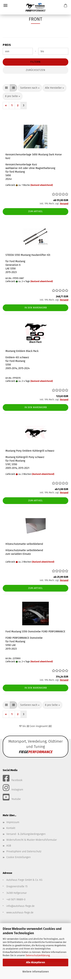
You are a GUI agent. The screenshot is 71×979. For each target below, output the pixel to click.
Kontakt (10, 828)
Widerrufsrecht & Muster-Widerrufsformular (31, 839)
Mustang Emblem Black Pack (21, 351)
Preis (7, 45)
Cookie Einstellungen (18, 857)
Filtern (35, 61)
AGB (8, 845)
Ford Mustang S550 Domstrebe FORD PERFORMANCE (35, 631)
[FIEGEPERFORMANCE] (35, 7)
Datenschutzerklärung (38, 955)
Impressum (12, 822)
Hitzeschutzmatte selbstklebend (24, 544)
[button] (6, 88)
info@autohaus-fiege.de (20, 906)
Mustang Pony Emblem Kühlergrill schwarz (29, 450)
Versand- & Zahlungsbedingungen (26, 834)
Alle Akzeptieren (35, 962)
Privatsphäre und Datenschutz (23, 851)
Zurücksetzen (35, 70)
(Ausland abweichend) (41, 185)
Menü (5, 5)
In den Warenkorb (35, 307)
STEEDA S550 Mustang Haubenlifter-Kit (27, 255)
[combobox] (30, 88)
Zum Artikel (35, 211)
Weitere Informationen (35, 971)
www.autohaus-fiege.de (19, 912)
